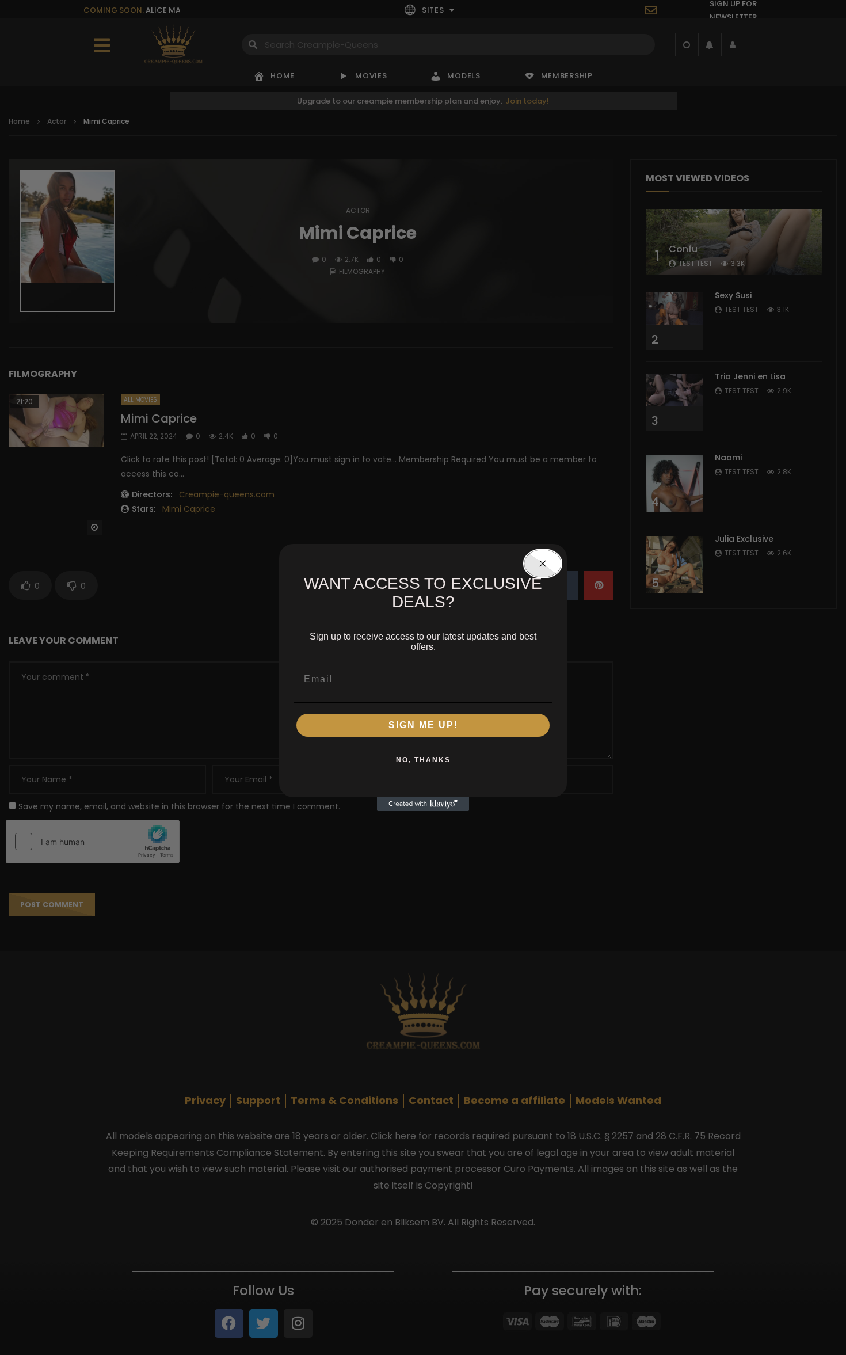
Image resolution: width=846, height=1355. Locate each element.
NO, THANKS (423, 760)
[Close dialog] (542, 563)
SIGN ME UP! (423, 725)
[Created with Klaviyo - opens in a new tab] (423, 804)
